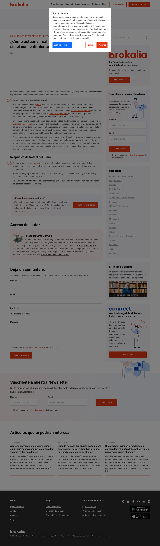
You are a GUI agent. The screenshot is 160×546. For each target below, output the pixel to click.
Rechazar (91, 44)
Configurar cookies (62, 44)
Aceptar (102, 44)
